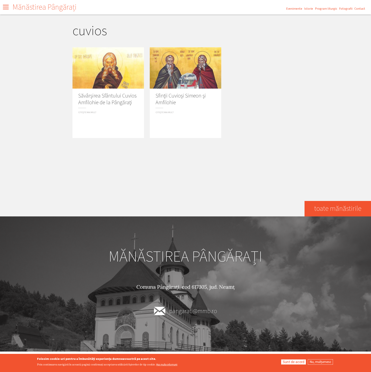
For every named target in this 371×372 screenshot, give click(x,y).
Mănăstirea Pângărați (45, 7)
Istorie (308, 9)
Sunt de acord (293, 362)
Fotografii (345, 9)
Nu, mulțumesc (320, 361)
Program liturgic (326, 9)
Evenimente (294, 9)
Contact (359, 9)
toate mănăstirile (337, 209)
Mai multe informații (166, 365)
